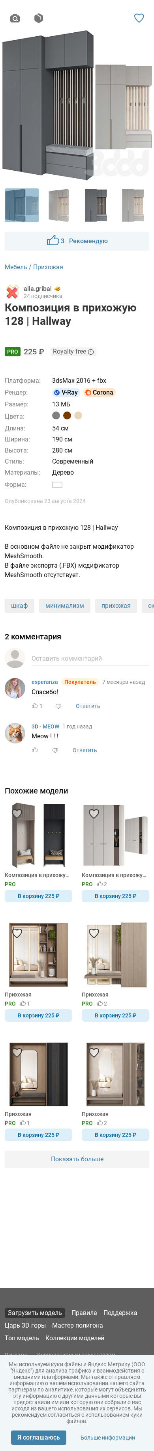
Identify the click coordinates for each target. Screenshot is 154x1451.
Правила (84, 1313)
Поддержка (120, 1313)
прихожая (116, 605)
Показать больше (77, 1159)
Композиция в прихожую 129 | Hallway (114, 875)
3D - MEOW (45, 726)
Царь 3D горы (25, 1325)
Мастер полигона (77, 1325)
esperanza (45, 682)
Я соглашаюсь (38, 1437)
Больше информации (108, 1437)
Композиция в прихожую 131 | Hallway (37, 875)
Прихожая (18, 994)
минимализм (64, 605)
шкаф (19, 605)
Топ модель (22, 1338)
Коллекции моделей (74, 1338)
